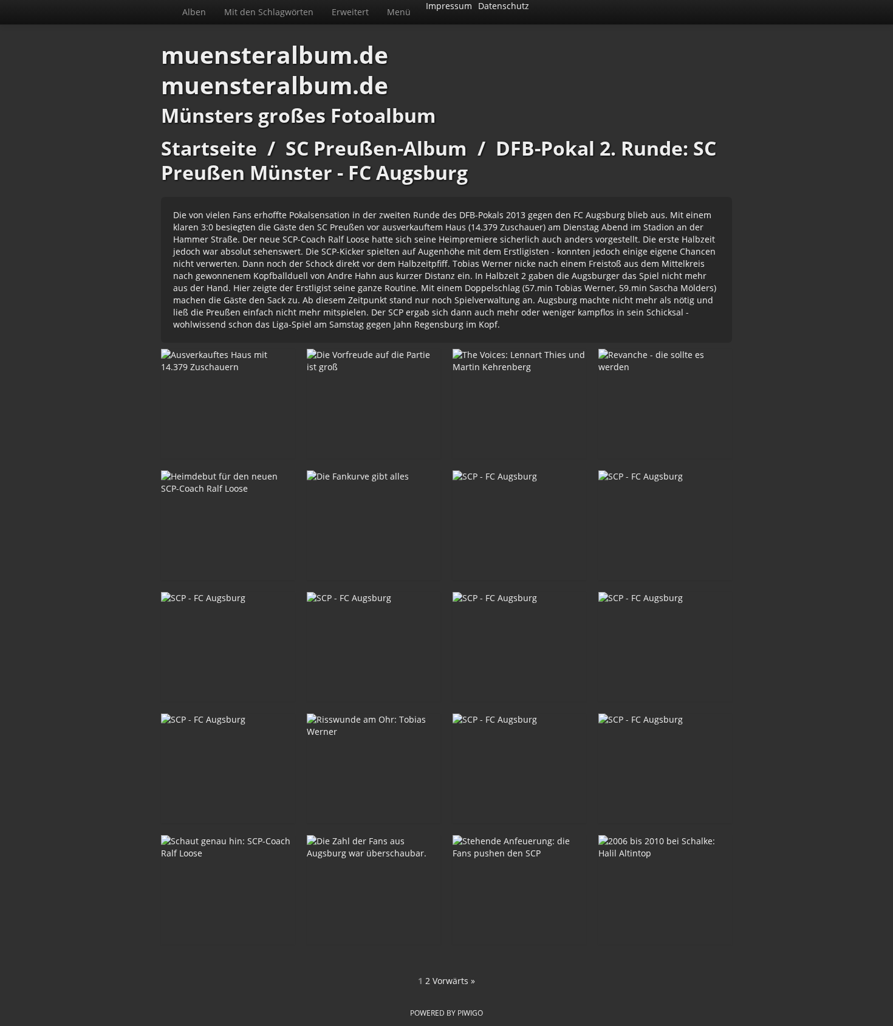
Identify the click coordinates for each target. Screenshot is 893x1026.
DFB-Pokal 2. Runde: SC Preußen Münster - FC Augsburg (438, 160)
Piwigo (470, 1012)
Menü (399, 12)
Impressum (449, 6)
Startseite (209, 148)
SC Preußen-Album (376, 148)
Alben (194, 12)
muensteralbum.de (274, 55)
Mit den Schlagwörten (268, 12)
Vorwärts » (454, 980)
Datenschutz (503, 6)
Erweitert (350, 12)
